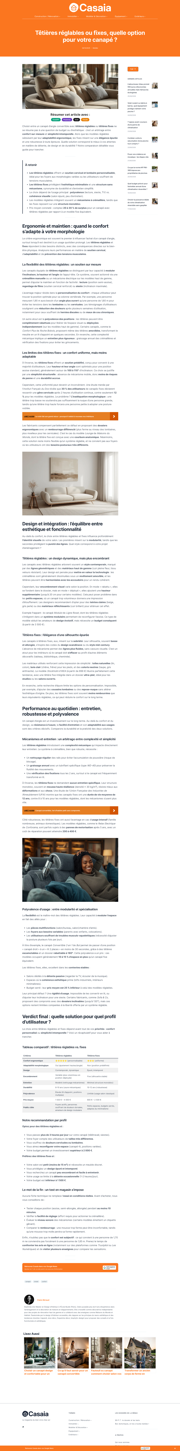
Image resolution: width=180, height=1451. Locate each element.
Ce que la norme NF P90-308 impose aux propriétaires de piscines (137, 170)
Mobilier (95, 48)
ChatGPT (56, 119)
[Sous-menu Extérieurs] (144, 16)
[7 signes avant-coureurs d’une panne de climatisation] (155, 124)
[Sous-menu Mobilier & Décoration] (106, 16)
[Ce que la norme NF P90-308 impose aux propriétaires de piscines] (155, 169)
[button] (133, 69)
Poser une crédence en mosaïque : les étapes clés (138, 155)
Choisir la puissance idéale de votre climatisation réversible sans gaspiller (138, 202)
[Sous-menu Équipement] (126, 16)
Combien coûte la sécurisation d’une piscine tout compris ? (138, 141)
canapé (28, 1281)
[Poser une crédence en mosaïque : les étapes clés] (155, 156)
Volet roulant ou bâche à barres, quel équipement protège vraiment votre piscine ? (137, 107)
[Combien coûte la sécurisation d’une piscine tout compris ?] (155, 140)
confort (44, 1281)
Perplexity (67, 119)
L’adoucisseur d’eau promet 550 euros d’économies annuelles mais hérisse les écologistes (138, 88)
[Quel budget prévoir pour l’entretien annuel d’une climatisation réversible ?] (155, 185)
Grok (76, 119)
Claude (85, 119)
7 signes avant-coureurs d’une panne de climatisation (137, 125)
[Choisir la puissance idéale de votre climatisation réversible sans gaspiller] (155, 201)
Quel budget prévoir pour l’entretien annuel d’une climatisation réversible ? (138, 186)
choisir (36, 1281)
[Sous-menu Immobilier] (78, 16)
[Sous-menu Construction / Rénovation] (59, 16)
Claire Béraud (43, 1300)
